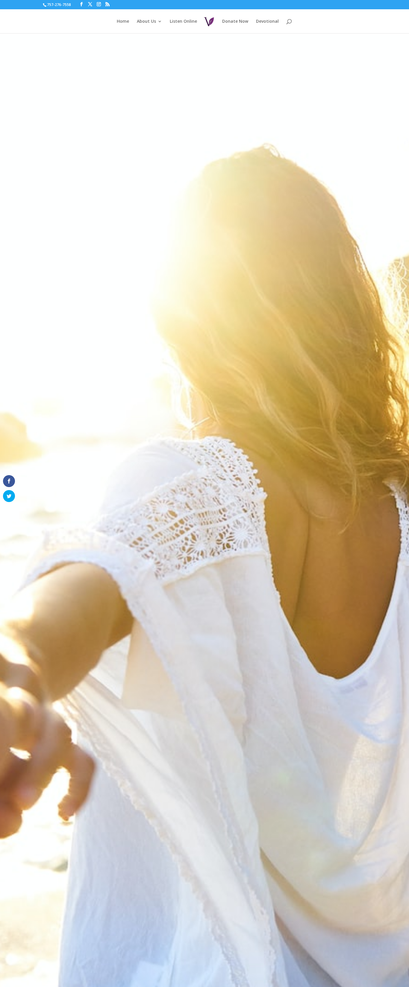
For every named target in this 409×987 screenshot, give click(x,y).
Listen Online (183, 21)
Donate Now (235, 21)
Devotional (267, 21)
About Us (146, 21)
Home (123, 21)
